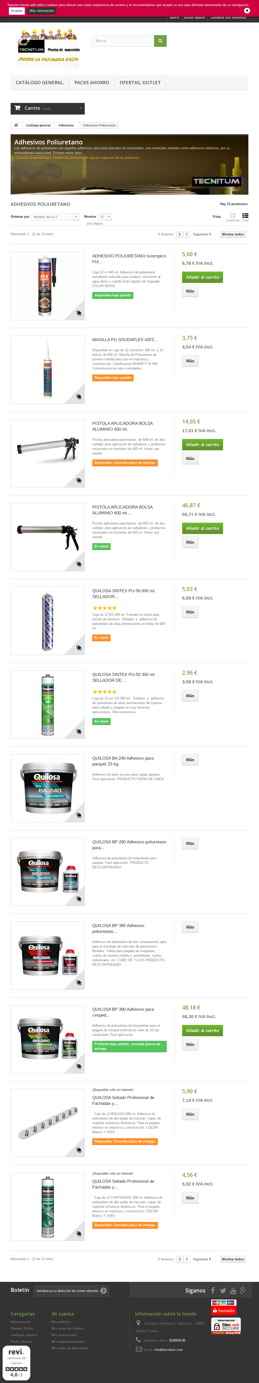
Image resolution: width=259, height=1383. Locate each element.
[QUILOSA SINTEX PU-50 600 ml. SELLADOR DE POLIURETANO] (47, 620)
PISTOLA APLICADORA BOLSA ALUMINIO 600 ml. (122, 426)
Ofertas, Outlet (140, 82)
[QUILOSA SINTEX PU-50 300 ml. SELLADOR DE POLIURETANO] (47, 704)
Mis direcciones (64, 1335)
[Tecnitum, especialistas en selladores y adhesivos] (48, 47)
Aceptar (17, 11)
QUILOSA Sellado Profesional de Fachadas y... (123, 1100)
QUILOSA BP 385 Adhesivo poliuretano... (118, 928)
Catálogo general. (40, 82)
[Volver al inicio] (16, 125)
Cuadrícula (232, 220)
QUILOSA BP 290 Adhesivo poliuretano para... (129, 845)
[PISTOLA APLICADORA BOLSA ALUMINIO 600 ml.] (47, 453)
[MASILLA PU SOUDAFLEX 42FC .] (47, 369)
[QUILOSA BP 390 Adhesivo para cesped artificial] (47, 1039)
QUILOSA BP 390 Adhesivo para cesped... (123, 1012)
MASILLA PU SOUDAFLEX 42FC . (124, 339)
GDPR (174, 17)
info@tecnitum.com (168, 1350)
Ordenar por (20, 216)
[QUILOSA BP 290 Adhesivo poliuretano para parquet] (47, 872)
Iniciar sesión (194, 17)
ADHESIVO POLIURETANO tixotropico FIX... (129, 259)
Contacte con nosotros (228, 17)
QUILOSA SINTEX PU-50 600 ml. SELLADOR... (124, 593)
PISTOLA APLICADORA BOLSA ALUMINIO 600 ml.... (122, 510)
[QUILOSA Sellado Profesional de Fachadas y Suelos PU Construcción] (47, 1123)
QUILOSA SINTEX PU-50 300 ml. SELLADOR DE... (124, 677)
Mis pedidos (61, 1322)
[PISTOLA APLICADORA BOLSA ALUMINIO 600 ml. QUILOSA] (47, 537)
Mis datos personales (68, 1342)
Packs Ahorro (91, 82)
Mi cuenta (63, 1314)
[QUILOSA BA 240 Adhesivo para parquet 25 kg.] (47, 788)
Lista (245, 220)
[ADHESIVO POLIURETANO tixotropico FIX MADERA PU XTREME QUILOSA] (47, 286)
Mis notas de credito (67, 1328)
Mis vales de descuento (70, 1348)
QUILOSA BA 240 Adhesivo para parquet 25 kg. (123, 761)
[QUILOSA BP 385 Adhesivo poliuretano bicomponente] (47, 955)
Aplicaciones (21, 1322)
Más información (42, 11)
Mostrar (90, 216)
